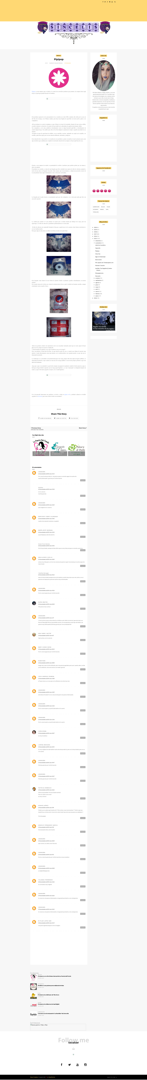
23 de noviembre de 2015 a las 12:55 (46, 747)
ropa (107, 209)
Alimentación (96, 206)
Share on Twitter (61, 418)
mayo (96, 287)
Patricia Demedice (44, 788)
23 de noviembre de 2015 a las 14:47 (46, 762)
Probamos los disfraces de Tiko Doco (48, 995)
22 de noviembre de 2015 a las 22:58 (46, 604)
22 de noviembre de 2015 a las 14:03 (46, 559)
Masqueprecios (99, 273)
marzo (97, 291)
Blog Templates (34, 1077)
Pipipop (34, 91)
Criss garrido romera (46, 676)
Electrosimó (98, 259)
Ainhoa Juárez (43, 805)
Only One (97, 254)
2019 (95, 229)
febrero (97, 293)
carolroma (42, 731)
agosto (97, 282)
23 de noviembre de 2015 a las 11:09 (46, 692)
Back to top (111, 1077)
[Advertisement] (73, 10)
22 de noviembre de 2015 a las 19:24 (46, 590)
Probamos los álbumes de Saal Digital (48, 1004)
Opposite (97, 248)
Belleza (59, 55)
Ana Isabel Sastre (44, 633)
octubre (97, 278)
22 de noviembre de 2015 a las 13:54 (46, 532)
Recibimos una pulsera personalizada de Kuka (51, 985)
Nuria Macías (43, 602)
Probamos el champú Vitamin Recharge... (76, 453)
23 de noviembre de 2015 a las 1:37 (46, 617)
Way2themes (52, 1077)
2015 (95, 238)
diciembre (98, 240)
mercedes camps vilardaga (48, 516)
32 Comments (68, 63)
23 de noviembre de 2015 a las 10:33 (46, 649)
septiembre (98, 280)
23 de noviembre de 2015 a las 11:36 (46, 706)
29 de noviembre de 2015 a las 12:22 (46, 895)
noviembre (98, 243)
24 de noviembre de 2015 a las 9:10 (46, 827)
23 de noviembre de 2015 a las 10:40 (46, 662)
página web (67, 394)
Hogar (108, 206)
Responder (83, 480)
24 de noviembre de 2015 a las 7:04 (46, 807)
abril (96, 289)
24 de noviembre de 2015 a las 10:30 (46, 841)
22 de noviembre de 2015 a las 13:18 (46, 489)
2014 (95, 298)
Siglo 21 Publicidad (100, 256)
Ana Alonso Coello (45, 557)
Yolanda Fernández (45, 880)
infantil (102, 209)
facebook (40, 396)
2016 (95, 236)
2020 (95, 227)
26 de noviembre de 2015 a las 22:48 (46, 868)
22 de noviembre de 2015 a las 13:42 (46, 518)
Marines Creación (100, 265)
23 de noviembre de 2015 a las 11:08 (46, 678)
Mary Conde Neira (44, 647)
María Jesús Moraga (45, 530)
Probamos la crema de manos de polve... (58, 453)
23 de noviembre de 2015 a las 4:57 (46, 635)
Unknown (41, 471)
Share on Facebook (45, 418)
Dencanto (97, 276)
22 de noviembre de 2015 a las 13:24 (46, 505)
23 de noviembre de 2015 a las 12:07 (46, 733)
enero (96, 296)
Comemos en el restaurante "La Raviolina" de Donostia (53, 1013)
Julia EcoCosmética (100, 245)
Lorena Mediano (44, 745)
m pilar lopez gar (44, 921)
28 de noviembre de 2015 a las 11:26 (46, 882)
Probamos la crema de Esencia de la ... (40, 453)
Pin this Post (74, 418)
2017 (95, 234)
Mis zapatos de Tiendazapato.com (104, 262)
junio (96, 284)
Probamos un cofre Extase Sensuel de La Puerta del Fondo (54, 976)
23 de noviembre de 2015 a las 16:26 (46, 790)
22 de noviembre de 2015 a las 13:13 (46, 473)
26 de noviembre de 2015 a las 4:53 (46, 854)
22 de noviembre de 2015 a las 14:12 (46, 574)
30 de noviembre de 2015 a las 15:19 (46, 923)
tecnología (95, 212)
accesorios (95, 209)
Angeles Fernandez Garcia (48, 825)
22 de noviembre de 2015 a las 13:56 (46, 545)
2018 (95, 232)
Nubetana (41, 660)
